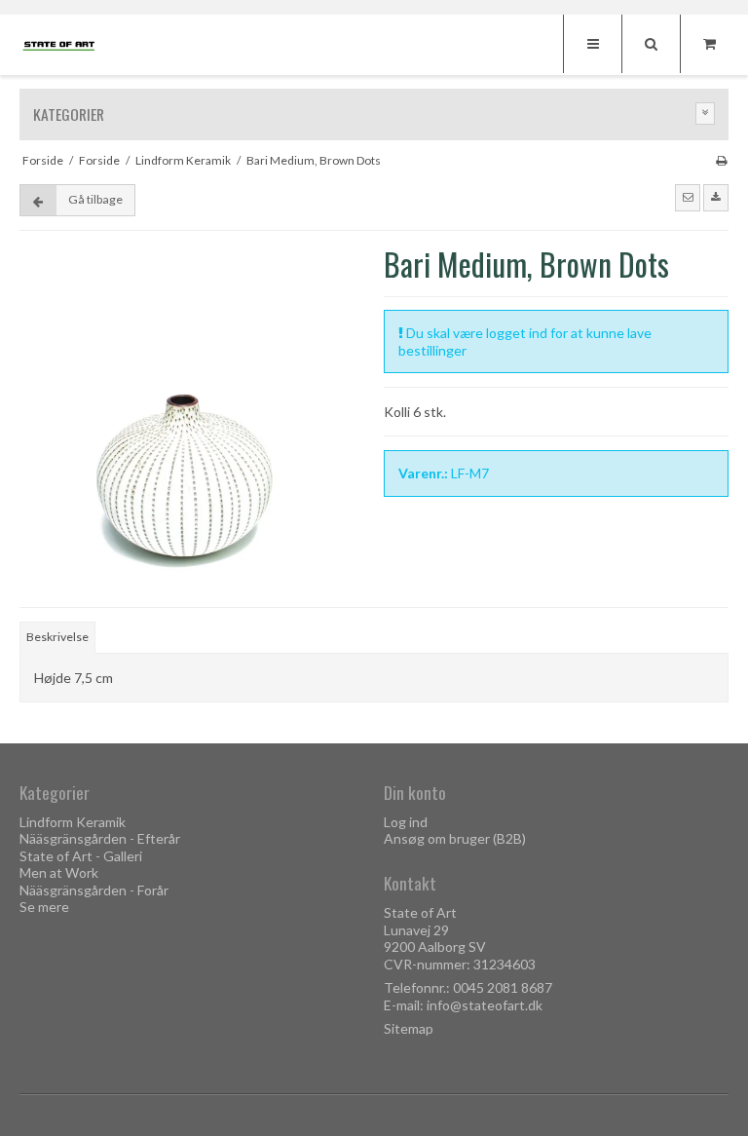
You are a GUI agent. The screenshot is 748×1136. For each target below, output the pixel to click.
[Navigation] (592, 44)
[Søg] (650, 44)
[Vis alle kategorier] (705, 113)
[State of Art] (58, 46)
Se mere (44, 906)
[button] (687, 197)
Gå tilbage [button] (95, 199)
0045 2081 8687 (502, 987)
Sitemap (408, 1028)
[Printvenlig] (721, 160)
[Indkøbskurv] (709, 44)
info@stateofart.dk (484, 1005)
